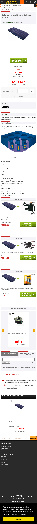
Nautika (20, 22)
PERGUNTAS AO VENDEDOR (10, 353)
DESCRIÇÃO (5, 114)
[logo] (11, 2)
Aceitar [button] (18, 519)
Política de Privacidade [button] (20, 514)
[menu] (2, 2)
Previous (3, 330)
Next (34, 330)
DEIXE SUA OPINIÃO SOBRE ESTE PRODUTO (27, 353)
